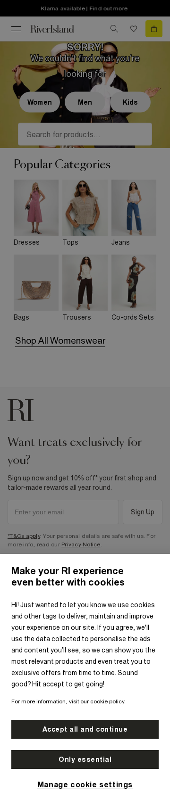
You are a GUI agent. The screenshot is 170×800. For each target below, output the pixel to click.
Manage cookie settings (85, 784)
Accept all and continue (85, 729)
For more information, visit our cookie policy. (68, 701)
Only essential (85, 759)
